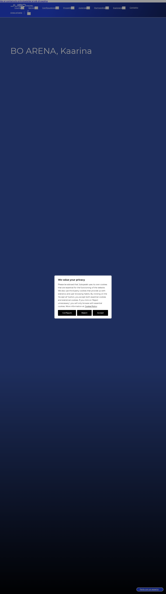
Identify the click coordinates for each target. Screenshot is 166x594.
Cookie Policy (91, 306)
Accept (100, 313)
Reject (84, 313)
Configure (67, 313)
